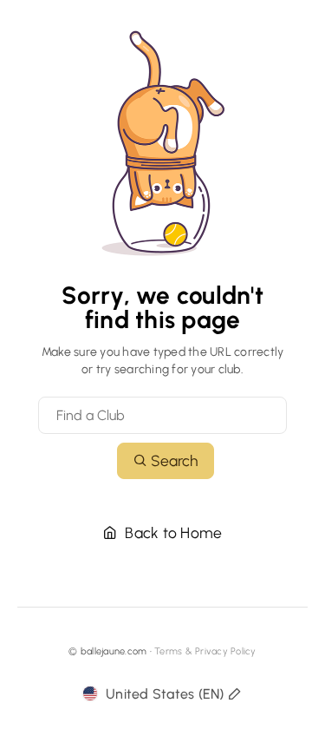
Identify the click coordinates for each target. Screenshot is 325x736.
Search (172, 460)
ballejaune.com (114, 651)
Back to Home (171, 532)
